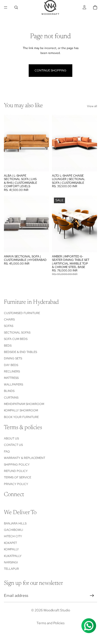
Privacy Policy (16, 484)
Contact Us (13, 445)
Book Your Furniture (21, 417)
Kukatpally (13, 556)
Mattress (11, 378)
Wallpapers (13, 384)
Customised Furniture (22, 313)
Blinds (9, 391)
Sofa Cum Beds (15, 339)
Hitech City (13, 536)
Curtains (11, 398)
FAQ (7, 451)
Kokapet (10, 543)
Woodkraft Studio (56, 610)
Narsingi (11, 562)
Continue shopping (50, 70)
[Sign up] (92, 595)
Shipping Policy (17, 465)
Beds (8, 346)
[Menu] (5, 7)
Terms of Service (17, 477)
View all (92, 106)
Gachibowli (13, 530)
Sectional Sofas (17, 333)
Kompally (11, 549)
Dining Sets (13, 358)
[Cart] (95, 7)
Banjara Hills (15, 523)
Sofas (8, 326)
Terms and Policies (50, 623)
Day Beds (11, 365)
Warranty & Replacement (24, 458)
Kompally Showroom (21, 411)
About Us (11, 438)
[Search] (16, 7)
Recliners (12, 371)
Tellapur (11, 569)
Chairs (9, 319)
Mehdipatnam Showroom (24, 404)
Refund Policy (16, 471)
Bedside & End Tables (20, 352)
